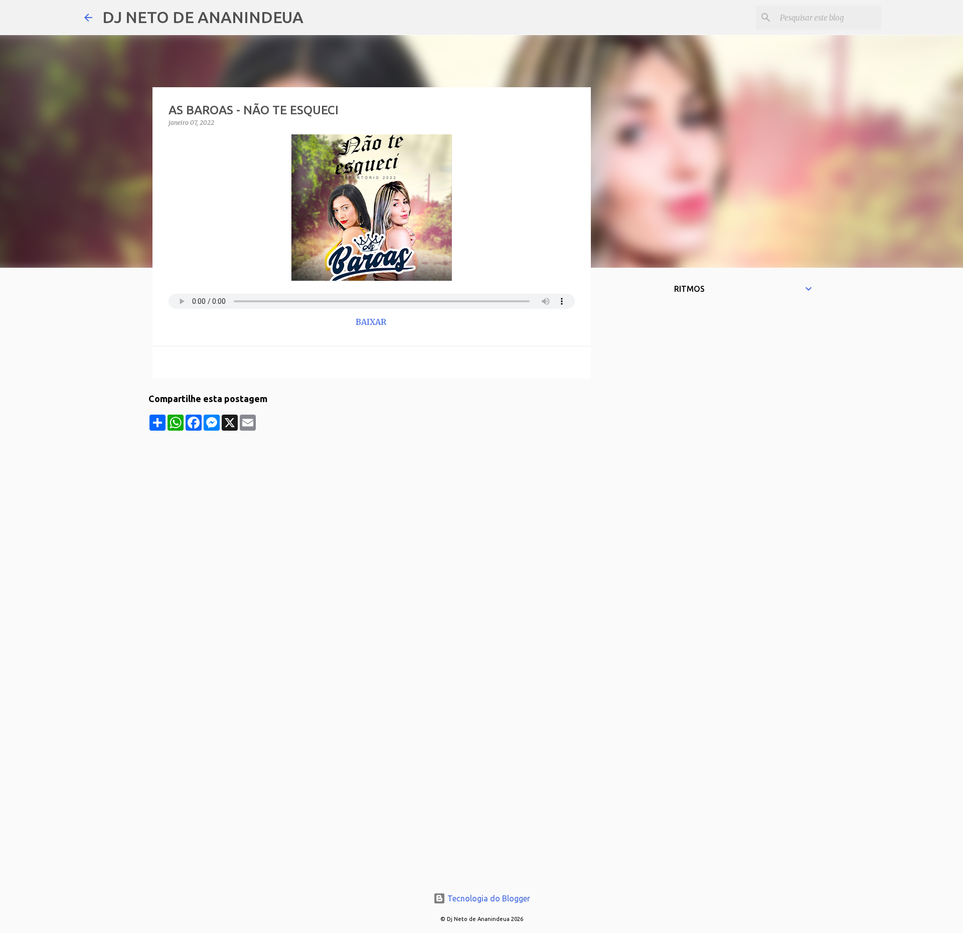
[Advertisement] (371, 501)
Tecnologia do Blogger (487, 898)
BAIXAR (372, 322)
